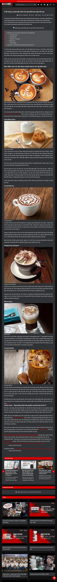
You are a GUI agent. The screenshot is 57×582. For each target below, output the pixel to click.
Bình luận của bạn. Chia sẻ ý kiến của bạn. (29, 492)
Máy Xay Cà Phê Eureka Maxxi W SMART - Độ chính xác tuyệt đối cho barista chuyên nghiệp (28, 473)
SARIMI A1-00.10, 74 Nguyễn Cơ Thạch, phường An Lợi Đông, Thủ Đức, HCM (24, 443)
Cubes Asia (6, 9)
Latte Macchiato (14, 35)
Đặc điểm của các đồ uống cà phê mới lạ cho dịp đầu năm (21, 33)
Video (4, 497)
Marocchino (12, 41)
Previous (3, 471)
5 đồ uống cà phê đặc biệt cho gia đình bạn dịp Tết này (29, 9)
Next (53, 471)
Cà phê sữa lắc (13, 43)
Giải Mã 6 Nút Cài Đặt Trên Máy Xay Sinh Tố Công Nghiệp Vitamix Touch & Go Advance (11, 473)
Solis (39, 429)
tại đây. (9, 403)
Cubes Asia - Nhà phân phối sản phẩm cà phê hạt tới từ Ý (20, 45)
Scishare (44, 429)
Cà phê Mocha (13, 37)
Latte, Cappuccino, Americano (12, 114)
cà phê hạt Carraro (18, 417)
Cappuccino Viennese (15, 38)
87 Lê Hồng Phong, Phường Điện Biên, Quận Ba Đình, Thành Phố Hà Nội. (33, 448)
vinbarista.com (8, 441)
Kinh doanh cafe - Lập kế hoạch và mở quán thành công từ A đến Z (45, 472)
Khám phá (13, 9)
